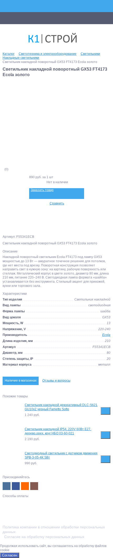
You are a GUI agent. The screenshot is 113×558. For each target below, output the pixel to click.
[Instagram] (34, 486)
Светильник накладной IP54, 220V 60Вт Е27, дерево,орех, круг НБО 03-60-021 (58, 431)
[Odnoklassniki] (25, 486)
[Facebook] (16, 486)
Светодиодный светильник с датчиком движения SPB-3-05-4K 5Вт (61, 455)
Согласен (9, 555)
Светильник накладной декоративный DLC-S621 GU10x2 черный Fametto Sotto (61, 407)
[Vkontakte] (7, 486)
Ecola (106, 335)
